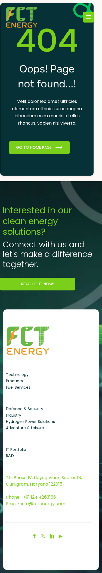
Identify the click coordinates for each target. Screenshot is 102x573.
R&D (10, 455)
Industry (13, 415)
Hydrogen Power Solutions (30, 421)
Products (14, 381)
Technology (17, 374)
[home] (16, 17)
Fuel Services (18, 387)
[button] (88, 17)
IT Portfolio (16, 449)
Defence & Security (24, 408)
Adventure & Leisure (25, 427)
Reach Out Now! (37, 284)
